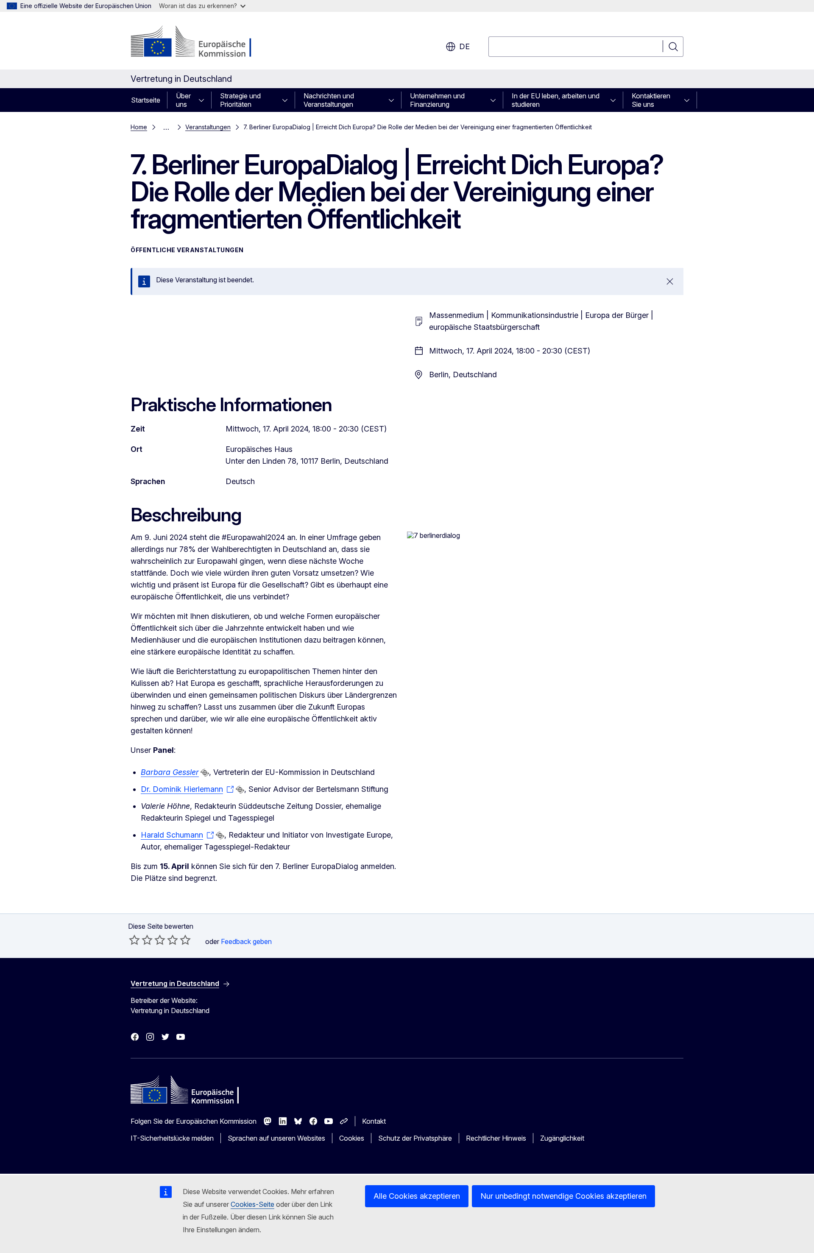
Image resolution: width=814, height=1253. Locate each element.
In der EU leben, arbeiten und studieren (555, 100)
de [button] (464, 46)
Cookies (351, 1138)
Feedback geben (246, 941)
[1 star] (134, 939)
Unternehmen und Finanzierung (437, 100)
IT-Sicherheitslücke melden (172, 1138)
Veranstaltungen (208, 127)
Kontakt (374, 1121)
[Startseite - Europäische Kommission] (199, 42)
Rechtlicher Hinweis (496, 1138)
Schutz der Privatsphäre (415, 1138)
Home (139, 127)
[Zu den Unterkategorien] (204, 100)
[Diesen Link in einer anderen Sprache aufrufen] (205, 773)
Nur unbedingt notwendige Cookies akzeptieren (563, 1196)
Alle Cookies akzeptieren (417, 1196)
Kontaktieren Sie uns (651, 100)
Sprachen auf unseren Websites (276, 1138)
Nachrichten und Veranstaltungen (329, 100)
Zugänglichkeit (562, 1138)
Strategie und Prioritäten (240, 100)
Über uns (183, 100)
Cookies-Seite (252, 1204)
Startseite (145, 100)
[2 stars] (140, 939)
